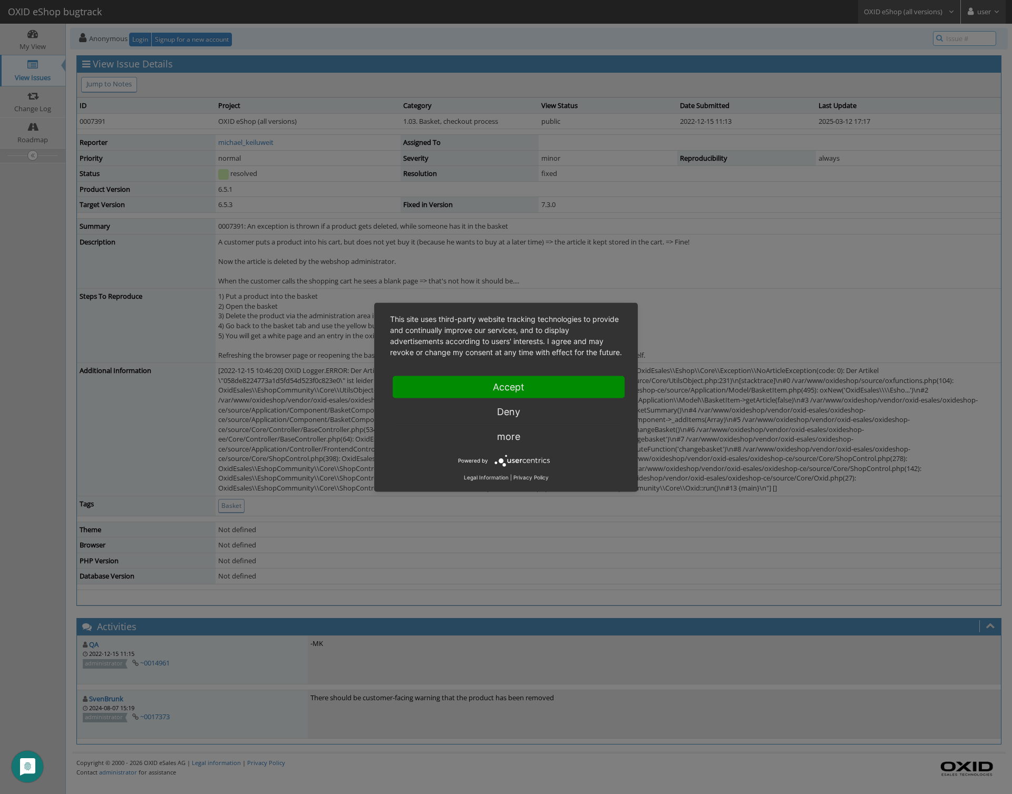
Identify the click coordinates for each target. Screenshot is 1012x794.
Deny (508, 411)
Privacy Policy (531, 477)
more (508, 436)
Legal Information (486, 477)
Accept (508, 386)
